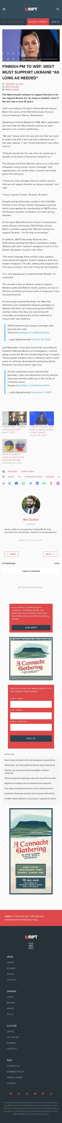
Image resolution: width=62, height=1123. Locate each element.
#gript (19, 332)
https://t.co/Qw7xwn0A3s (36, 385)
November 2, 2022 (41, 392)
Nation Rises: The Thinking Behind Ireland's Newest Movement (30, 765)
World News (12, 90)
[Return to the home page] (31, 937)
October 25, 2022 (40, 339)
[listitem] (31, 963)
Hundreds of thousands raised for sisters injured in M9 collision (30, 793)
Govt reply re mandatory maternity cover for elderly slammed (29, 788)
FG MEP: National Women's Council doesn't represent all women (30, 799)
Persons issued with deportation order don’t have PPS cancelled (30, 778)
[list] (31, 968)
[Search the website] (58, 9)
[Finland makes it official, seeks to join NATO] (14, 418)
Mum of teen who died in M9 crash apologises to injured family (30, 760)
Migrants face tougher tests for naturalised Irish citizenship (28, 783)
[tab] (12, 21)
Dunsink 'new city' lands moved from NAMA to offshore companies (27, 771)
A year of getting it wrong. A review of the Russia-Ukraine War (13, 457)
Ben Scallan (12, 87)
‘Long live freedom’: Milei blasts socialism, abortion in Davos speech (42, 429)
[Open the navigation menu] (4, 9)
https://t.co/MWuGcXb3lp (35, 332)
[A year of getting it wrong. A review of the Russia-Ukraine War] (14, 446)
